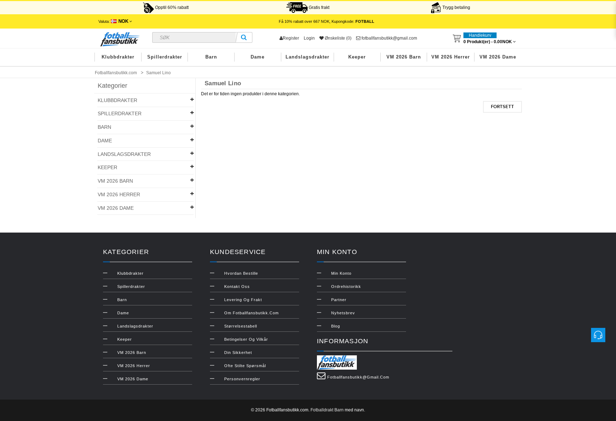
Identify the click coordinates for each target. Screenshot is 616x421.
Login (309, 38)
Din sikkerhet (238, 352)
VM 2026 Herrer (450, 57)
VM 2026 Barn (403, 57)
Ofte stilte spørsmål (245, 366)
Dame (258, 57)
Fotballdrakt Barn (327, 409)
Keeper (357, 57)
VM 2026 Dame (497, 57)
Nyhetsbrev (343, 313)
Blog (335, 326)
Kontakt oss (237, 286)
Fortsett (502, 107)
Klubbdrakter (118, 57)
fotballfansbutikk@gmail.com (388, 38)
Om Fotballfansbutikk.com (251, 313)
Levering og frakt (243, 300)
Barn (211, 57)
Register (291, 38)
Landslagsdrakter (307, 57)
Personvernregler (242, 379)
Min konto (341, 273)
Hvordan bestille (241, 273)
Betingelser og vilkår (246, 339)
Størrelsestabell (240, 326)
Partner (338, 300)
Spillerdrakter (164, 57)
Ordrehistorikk (346, 286)
